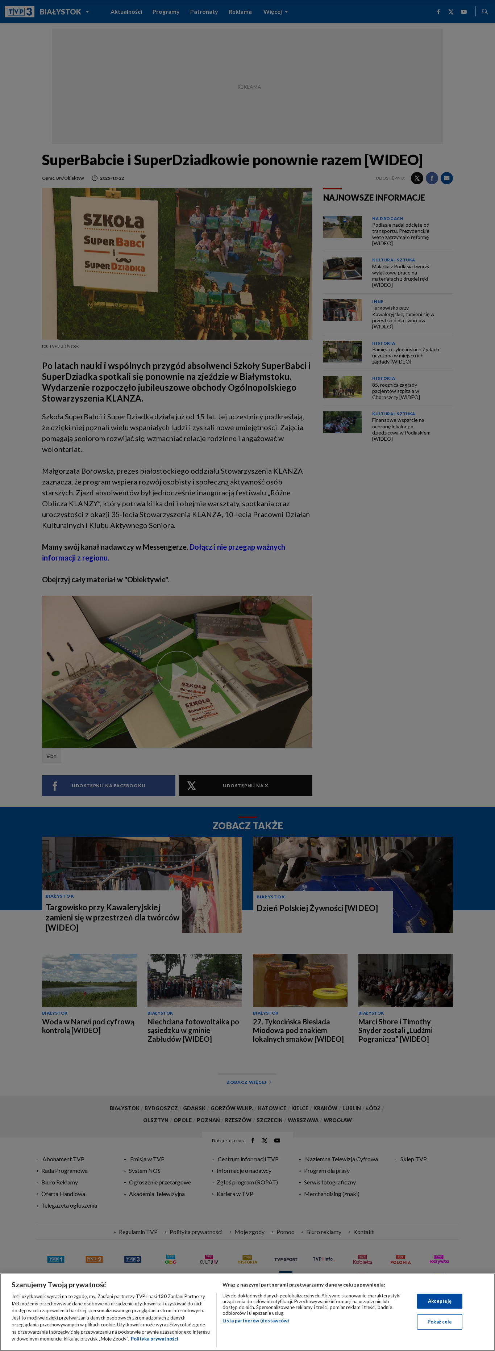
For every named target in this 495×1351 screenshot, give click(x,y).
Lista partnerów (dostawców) (255, 1320)
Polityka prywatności (154, 1339)
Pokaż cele (440, 1322)
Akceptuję (440, 1301)
